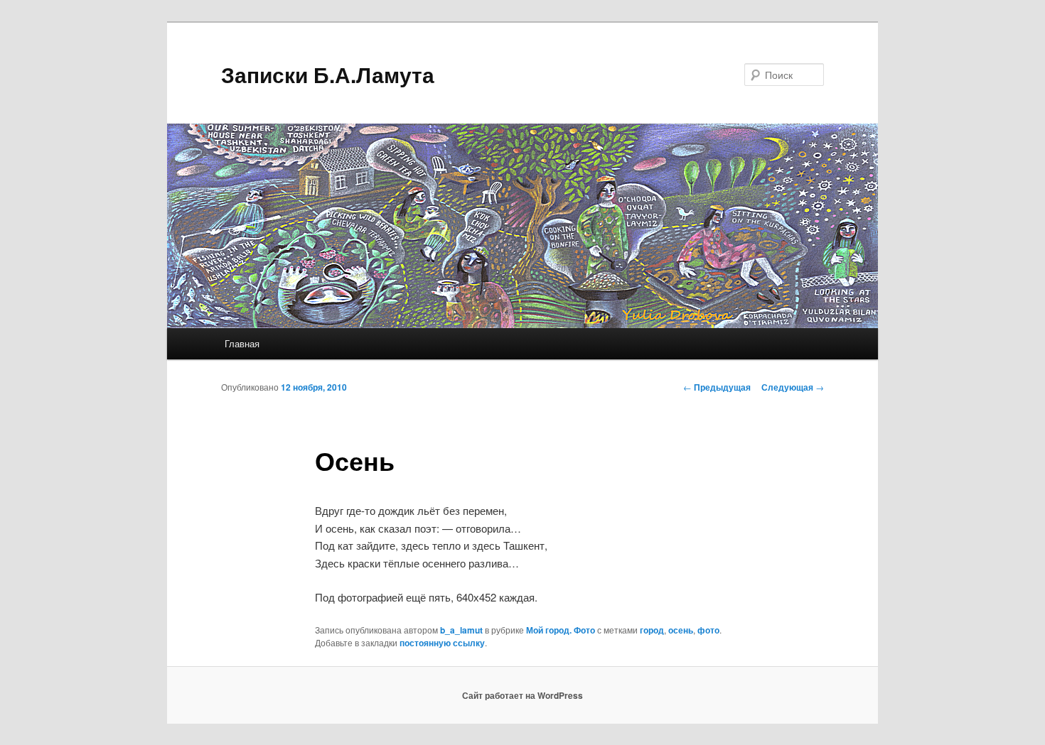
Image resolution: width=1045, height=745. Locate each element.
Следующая (792, 387)
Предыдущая (717, 387)
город (652, 630)
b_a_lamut (461, 630)
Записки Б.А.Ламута (327, 74)
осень (680, 630)
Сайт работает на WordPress (522, 695)
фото (708, 630)
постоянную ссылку (442, 642)
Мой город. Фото (560, 630)
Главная (242, 343)
